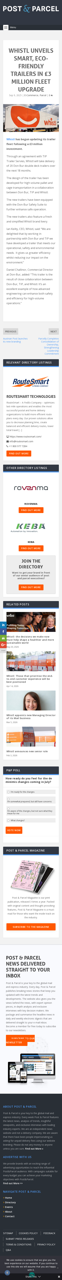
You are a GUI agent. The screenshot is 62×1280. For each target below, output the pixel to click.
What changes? (18, 820)
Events (9, 1207)
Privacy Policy (46, 1244)
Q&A (8, 1249)
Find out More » (34, 1148)
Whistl (10, 139)
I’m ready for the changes (22, 792)
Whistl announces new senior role (27, 751)
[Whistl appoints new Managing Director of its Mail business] (31, 705)
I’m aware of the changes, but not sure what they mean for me (29, 812)
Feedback (49, 1233)
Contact (10, 1216)
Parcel (43, 95)
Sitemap (8, 1233)
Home (8, 1197)
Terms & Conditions (18, 1244)
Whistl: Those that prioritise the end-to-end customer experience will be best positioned (29, 678)
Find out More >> (13, 1183)
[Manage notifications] (7, 1272)
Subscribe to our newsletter (20, 1040)
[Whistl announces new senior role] (31, 741)
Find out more (19, 453)
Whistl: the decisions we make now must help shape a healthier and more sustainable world (30, 639)
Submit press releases (20, 1238)
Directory (10, 1202)
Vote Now (14, 830)
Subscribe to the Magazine (31, 926)
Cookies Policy (28, 1233)
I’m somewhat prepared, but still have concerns (29, 801)
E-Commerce (31, 95)
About (8, 1211)
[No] (58, 1268)
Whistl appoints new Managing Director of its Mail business (31, 717)
